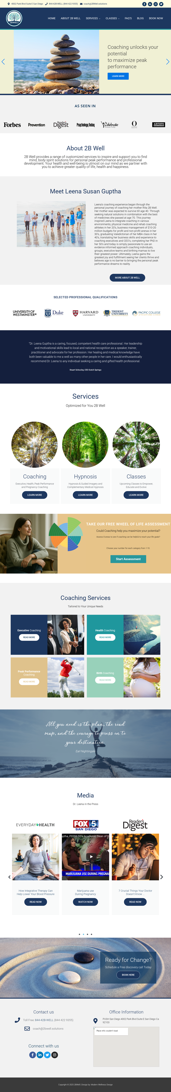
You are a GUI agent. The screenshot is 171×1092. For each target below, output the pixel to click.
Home (51, 18)
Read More (29, 637)
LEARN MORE (19, 76)
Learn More (34, 495)
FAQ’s (128, 18)
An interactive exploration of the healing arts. (35, 892)
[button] (3, 62)
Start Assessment (128, 559)
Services (92, 18)
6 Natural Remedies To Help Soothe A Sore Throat (85, 892)
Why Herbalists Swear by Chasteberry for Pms (135, 892)
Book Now (156, 18)
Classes (111, 18)
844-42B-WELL (44, 1020)
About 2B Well (71, 18)
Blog (140, 18)
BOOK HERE (128, 974)
